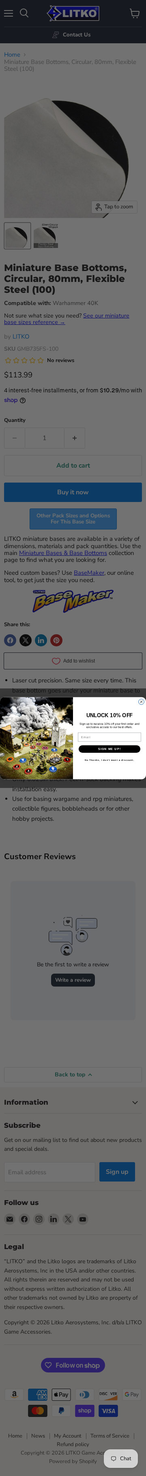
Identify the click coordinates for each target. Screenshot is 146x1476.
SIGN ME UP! (109, 748)
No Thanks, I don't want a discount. (110, 760)
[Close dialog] (141, 702)
